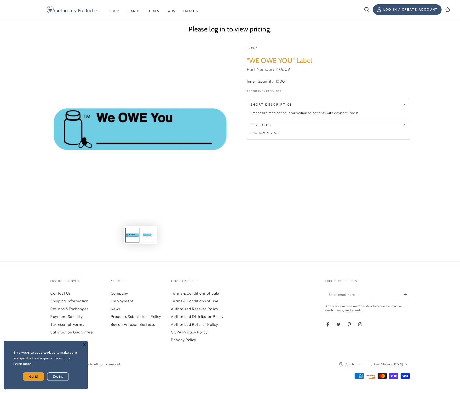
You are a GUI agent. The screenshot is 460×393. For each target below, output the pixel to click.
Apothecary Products (264, 91)
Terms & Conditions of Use (194, 300)
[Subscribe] (407, 294)
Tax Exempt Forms (67, 324)
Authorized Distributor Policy (197, 316)
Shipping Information (69, 300)
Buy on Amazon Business (133, 324)
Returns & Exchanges (69, 308)
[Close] (84, 344)
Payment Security (66, 316)
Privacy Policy (183, 339)
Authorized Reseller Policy (194, 308)
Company (119, 293)
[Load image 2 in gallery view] (148, 235)
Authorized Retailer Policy (194, 324)
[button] (366, 9)
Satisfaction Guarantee (71, 332)
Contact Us (60, 293)
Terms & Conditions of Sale (195, 293)
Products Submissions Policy (136, 316)
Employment (122, 300)
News (116, 308)
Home (251, 47)
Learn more (22, 364)
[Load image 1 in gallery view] (132, 235)
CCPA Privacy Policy (189, 332)
